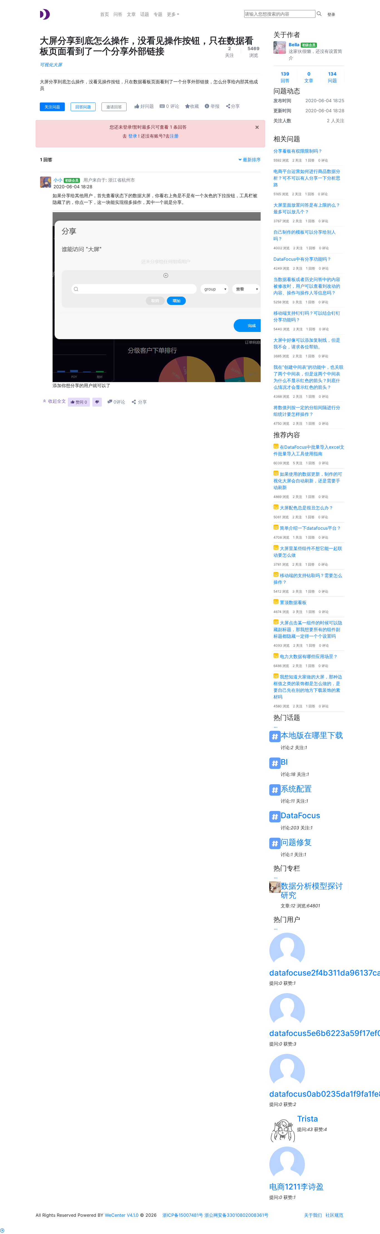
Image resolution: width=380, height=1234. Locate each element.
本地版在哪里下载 (312, 735)
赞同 (81, 402)
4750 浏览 (281, 423)
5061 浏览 (281, 517)
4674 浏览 (281, 612)
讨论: (287, 747)
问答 (117, 14)
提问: (275, 983)
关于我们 (313, 1215)
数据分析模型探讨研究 (312, 887)
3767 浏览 (281, 221)
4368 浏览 (281, 396)
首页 (104, 14)
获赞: (289, 983)
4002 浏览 (281, 248)
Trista (307, 1118)
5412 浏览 (281, 591)
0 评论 (323, 160)
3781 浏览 (281, 564)
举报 (214, 106)
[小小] (45, 181)
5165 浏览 (280, 194)
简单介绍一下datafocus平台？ (310, 528)
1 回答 (310, 160)
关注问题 (52, 106)
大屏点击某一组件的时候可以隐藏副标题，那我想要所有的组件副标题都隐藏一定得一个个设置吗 (307, 629)
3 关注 (297, 302)
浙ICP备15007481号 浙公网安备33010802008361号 (215, 1215)
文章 (131, 14)
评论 (172, 106)
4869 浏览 (281, 497)
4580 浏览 (281, 706)
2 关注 (297, 160)
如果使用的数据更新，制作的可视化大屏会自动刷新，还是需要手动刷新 (307, 480)
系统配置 (296, 788)
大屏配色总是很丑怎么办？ (306, 507)
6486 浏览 (281, 666)
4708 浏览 (281, 537)
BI (284, 762)
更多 (171, 14)
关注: (301, 747)
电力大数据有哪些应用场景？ (309, 656)
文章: (288, 905)
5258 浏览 (281, 302)
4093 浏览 (281, 645)
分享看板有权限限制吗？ (297, 151)
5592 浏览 (281, 160)
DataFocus (300, 815)
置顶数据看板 (293, 602)
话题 (144, 14)
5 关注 (297, 463)
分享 (235, 106)
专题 (158, 14)
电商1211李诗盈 (296, 1186)
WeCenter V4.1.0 (122, 1215)
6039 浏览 (281, 463)
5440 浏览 (281, 329)
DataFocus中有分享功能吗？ (302, 259)
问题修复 (296, 842)
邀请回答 (114, 106)
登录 (331, 14)
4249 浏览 (281, 268)
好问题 (146, 106)
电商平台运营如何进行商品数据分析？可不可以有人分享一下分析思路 (306, 177)
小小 (57, 180)
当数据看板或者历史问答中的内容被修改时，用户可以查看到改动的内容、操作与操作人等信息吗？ (306, 286)
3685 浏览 (281, 356)
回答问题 (83, 106)
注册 (174, 136)
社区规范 (334, 1215)
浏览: (308, 905)
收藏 (194, 106)
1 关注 (297, 537)
